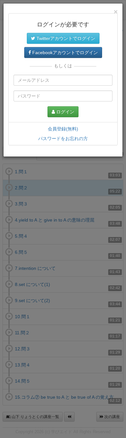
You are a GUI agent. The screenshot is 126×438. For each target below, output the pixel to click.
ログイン (64, 111)
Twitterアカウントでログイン (65, 38)
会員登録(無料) (63, 128)
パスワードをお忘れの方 (63, 138)
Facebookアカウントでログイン (64, 52)
